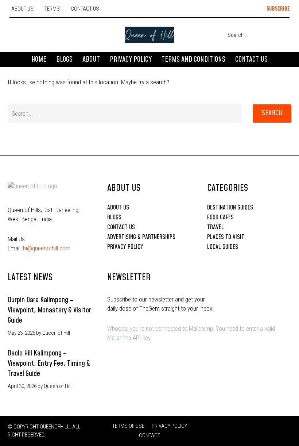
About (91, 59)
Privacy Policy (131, 59)
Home (38, 59)
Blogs (64, 59)
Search (272, 113)
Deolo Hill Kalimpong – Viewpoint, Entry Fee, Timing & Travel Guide (49, 363)
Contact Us (251, 59)
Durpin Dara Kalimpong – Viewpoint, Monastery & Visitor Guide (49, 310)
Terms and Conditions (193, 59)
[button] (272, 9)
